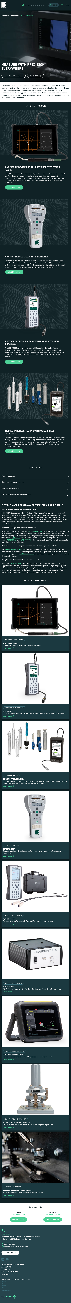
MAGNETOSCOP (25, 540)
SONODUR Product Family (14, 550)
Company (5, 1274)
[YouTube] (7, 1259)
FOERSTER (5, 16)
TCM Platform (16, 564)
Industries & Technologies (12, 1265)
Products (5, 1269)
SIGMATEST (16, 538)
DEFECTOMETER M (35, 531)
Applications (6, 1267)
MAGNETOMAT (11, 540)
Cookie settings (6, 1290)
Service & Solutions (9, 1272)
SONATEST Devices (27, 554)
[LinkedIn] (2, 1259)
